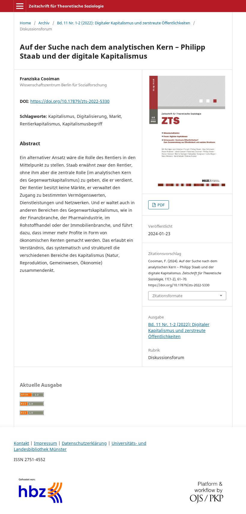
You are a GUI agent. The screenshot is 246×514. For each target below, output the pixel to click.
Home (25, 23)
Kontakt (21, 443)
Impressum (45, 443)
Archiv (44, 23)
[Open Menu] (20, 6)
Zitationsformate (167, 295)
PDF (161, 205)
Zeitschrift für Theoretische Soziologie (66, 6)
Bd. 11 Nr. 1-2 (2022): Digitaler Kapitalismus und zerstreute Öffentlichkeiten (123, 23)
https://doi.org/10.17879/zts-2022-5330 (70, 101)
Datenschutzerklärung (84, 443)
